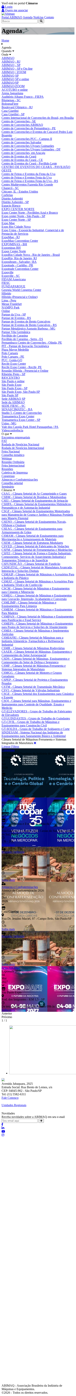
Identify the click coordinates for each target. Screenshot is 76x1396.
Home (5, 40)
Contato (49, 17)
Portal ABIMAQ (12, 17)
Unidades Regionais (14, 1105)
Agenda (28, 17)
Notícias (38, 17)
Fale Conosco (10, 1097)
